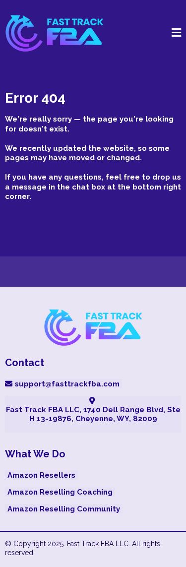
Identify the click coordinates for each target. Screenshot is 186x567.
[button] (176, 34)
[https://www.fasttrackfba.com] (54, 33)
